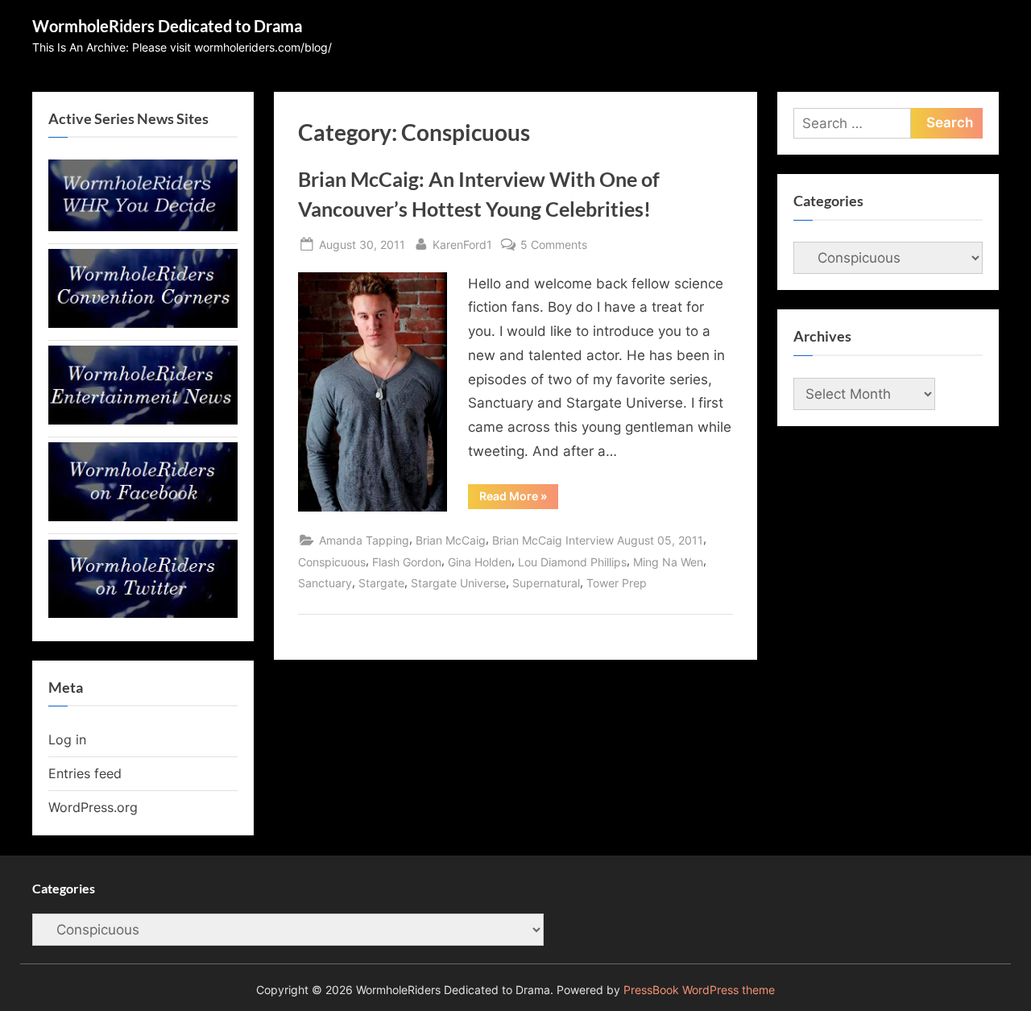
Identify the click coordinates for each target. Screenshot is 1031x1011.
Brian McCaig (451, 540)
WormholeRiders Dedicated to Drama (167, 25)
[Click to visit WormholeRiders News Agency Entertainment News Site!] (143, 420)
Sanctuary (325, 583)
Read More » (518, 498)
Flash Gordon (406, 562)
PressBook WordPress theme (699, 990)
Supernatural (546, 583)
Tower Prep (616, 583)
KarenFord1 (462, 244)
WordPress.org (93, 807)
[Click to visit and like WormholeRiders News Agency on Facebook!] (143, 516)
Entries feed (85, 773)
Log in (67, 739)
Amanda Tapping (364, 540)
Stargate (381, 583)
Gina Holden (479, 562)
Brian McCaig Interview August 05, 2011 (597, 540)
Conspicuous (332, 562)
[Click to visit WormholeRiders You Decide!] (143, 226)
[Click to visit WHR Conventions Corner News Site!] (143, 323)
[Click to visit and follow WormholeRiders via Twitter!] (143, 613)
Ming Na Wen (668, 562)
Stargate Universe (458, 583)
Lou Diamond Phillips (572, 562)
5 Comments (553, 246)
